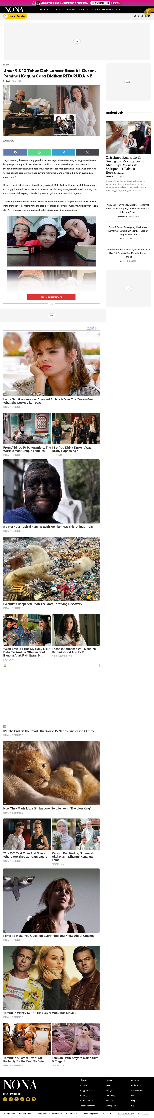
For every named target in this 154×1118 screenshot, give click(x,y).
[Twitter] (138, 16)
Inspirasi (16, 65)
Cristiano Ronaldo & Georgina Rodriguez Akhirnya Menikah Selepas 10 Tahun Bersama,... (123, 165)
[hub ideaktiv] (147, 8)
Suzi (8, 81)
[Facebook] (132, 16)
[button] (139, 9)
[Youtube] (145, 16)
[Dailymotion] (149, 16)
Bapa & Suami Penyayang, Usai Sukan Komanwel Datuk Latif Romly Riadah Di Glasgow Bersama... (128, 231)
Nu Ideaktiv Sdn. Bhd (124, 1114)
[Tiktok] (142, 16)
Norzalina (110, 176)
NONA (6, 65)
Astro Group (146, 1114)
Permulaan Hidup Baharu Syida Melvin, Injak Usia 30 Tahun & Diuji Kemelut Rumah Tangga (128, 253)
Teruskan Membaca (51, 297)
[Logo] (14, 9)
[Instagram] (135, 16)
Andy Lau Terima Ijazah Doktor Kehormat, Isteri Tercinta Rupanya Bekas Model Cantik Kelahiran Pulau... (128, 208)
